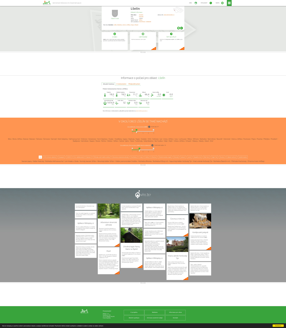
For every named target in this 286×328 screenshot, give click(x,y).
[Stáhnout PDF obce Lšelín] (178, 28)
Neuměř (219, 139)
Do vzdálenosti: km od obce (137, 127)
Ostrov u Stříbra (126, 25)
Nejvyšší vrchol (197, 157)
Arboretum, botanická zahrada (120, 157)
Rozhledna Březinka (145, 161)
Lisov (176, 139)
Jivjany (125, 139)
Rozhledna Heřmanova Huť (54, 161)
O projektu (133, 312)
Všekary (195, 141)
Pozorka (259, 139)
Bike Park (206, 157)
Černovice (46, 139)
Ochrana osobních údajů (155, 318)
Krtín (149, 139)
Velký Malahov (148, 141)
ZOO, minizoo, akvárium (50, 157)
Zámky (147, 157)
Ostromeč (227, 139)
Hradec (111, 139)
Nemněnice (211, 139)
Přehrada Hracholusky (238, 161)
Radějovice (76, 141)
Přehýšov (267, 139)
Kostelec (141, 15)
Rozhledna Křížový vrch (160, 161)
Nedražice (119, 25)
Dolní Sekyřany (63, 139)
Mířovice (196, 139)
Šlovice (98, 141)
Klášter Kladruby (38, 161)
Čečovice (39, 139)
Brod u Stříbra (17, 139)
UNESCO (69, 157)
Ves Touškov (159, 141)
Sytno (127, 141)
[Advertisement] (143, 64)
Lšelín (135, 8)
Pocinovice (246, 139)
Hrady (141, 157)
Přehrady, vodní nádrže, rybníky (101, 157)
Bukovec (32, 139)
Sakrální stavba (243, 157)
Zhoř (211, 141)
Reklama (154, 312)
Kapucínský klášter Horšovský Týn (181, 161)
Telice (132, 141)
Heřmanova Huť (74, 139)
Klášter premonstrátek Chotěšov (126, 161)
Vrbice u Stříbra (179, 141)
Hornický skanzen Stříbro (88, 161)
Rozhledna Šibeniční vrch (222, 161)
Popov (132, 25)
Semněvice (84, 141)
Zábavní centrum (231, 157)
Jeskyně (183, 157)
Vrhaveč (136, 25)
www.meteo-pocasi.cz (141, 111)
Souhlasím (278, 326)
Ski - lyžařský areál (79, 157)
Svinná (121, 141)
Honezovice (92, 139)
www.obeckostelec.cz (169, 15)
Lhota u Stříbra (168, 139)
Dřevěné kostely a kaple (165, 157)
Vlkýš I (171, 141)
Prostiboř (274, 139)
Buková (25, 139)
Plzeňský (141, 16)
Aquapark (61, 157)
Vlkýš (165, 141)
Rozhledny (134, 157)
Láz (161, 139)
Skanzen (88, 157)
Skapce (92, 141)
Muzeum (222, 157)
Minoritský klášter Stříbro (106, 161)
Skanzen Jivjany (27, 161)
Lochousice (182, 139)
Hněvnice (84, 139)
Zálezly (201, 141)
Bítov (9, 139)
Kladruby (131, 139)
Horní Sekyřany (102, 139)
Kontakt (175, 318)
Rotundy (176, 157)
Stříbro (140, 20)
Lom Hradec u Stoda (71, 161)
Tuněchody (138, 141)
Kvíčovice (155, 139)
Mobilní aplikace (134, 318)
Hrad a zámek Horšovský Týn (202, 161)
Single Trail (214, 157)
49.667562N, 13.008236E (145, 21)
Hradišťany (118, 139)
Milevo (190, 139)
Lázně (189, 157)
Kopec (138, 139)
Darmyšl (54, 139)
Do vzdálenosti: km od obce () (135, 145)
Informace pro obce (175, 312)
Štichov (103, 141)
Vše (40, 157)
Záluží (207, 141)
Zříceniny (153, 157)
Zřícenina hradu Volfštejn (256, 161)
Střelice (109, 141)
